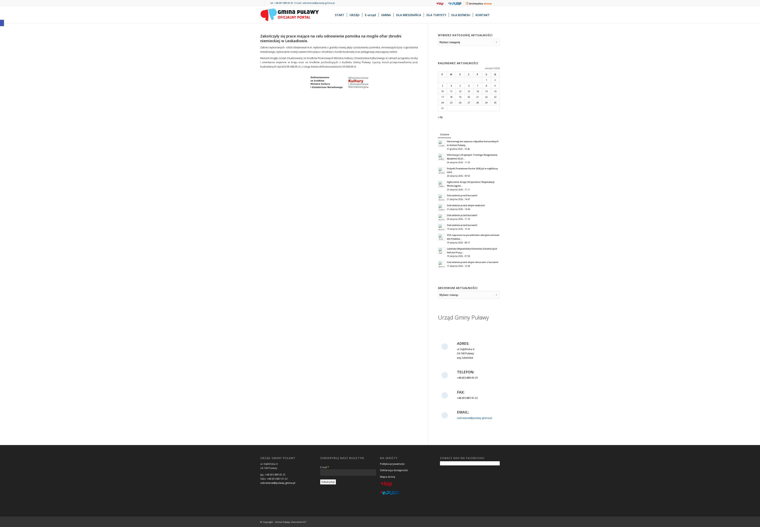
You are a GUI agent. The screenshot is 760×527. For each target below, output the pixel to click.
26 (460, 102)
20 (469, 96)
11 (451, 91)
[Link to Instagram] (267, 3)
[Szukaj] (496, 15)
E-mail (324, 467)
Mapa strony (387, 476)
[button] (2, 23)
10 (442, 91)
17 (442, 96)
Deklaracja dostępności (394, 470)
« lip (440, 117)
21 (477, 96)
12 (460, 91)
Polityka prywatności (392, 464)
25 (451, 102)
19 (460, 96)
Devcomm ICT (298, 521)
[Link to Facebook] (261, 3)
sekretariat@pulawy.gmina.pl (318, 2)
